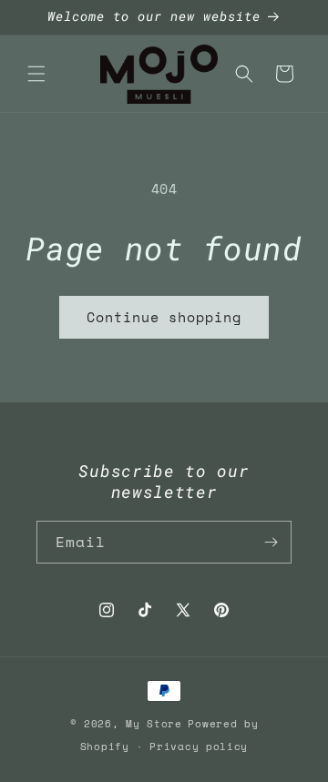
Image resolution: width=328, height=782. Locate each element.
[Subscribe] (271, 542)
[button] (36, 74)
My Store (154, 723)
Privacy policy (198, 746)
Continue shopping (164, 317)
